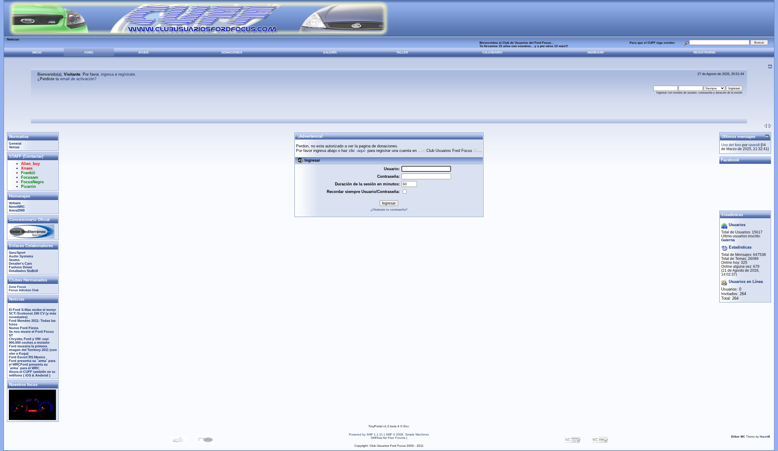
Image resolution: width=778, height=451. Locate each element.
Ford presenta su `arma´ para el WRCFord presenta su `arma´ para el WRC (32, 364)
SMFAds (376, 437)
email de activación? (78, 79)
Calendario (492, 52)
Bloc (406, 426)
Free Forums (396, 437)
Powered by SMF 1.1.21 (366, 434)
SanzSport (17, 252)
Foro (88, 52)
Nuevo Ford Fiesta (23, 328)
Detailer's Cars (20, 263)
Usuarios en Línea (746, 281)
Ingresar (595, 52)
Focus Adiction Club (24, 290)
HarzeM (765, 436)
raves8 (754, 145)
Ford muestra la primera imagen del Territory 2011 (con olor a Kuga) (33, 349)
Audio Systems (21, 256)
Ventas (14, 147)
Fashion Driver (20, 267)
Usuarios (737, 224)
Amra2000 (17, 210)
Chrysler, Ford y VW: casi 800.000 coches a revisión (29, 340)
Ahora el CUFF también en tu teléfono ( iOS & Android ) (32, 373)
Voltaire (15, 203)
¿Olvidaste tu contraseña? (389, 209)
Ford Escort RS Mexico (27, 357)
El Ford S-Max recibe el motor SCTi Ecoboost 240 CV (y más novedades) (32, 313)
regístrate (126, 74)
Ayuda (143, 52)
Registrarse (705, 52)
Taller (402, 52)
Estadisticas (740, 247)
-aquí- (361, 150)
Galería (330, 52)
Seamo (14, 260)
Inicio (37, 52)
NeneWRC (17, 206)
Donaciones (232, 52)
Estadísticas (732, 215)
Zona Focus (17, 286)
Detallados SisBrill (23, 271)
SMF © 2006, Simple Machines (407, 434)
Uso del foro (731, 145)
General (15, 143)
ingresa (107, 74)
